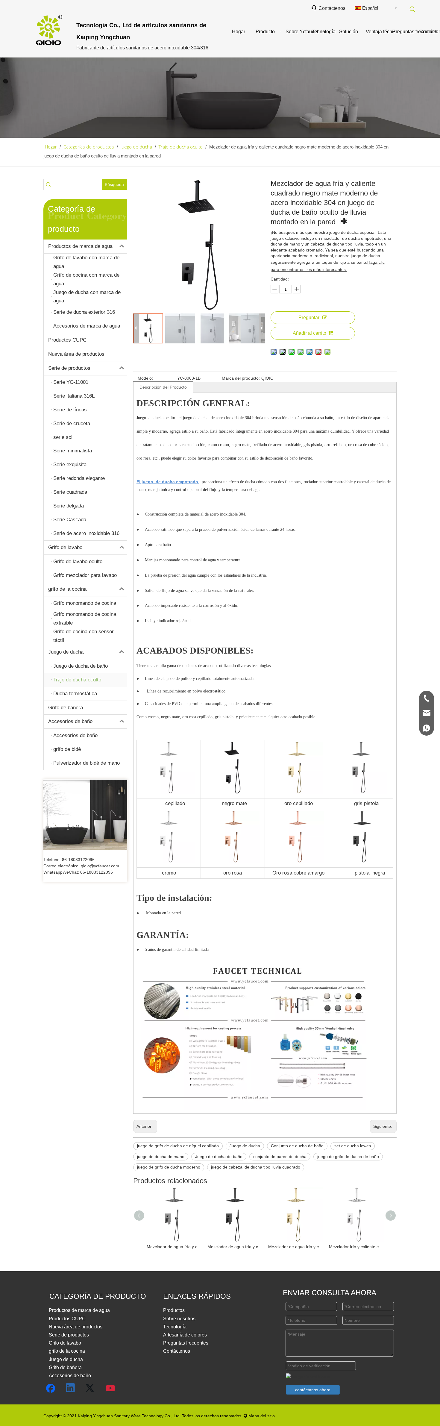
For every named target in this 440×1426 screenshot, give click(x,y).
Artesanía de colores (185, 1334)
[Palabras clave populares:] (412, 9)
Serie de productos (69, 368)
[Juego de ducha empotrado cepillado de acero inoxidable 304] (168, 744)
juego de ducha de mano (160, 1156)
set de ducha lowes (352, 1145)
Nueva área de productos (76, 354)
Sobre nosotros (179, 1318)
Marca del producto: (241, 378)
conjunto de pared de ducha (280, 1156)
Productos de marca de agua (80, 246)
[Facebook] (50, 1388)
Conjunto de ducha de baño (297, 1145)
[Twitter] (91, 1388)
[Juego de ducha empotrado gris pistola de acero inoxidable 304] (361, 744)
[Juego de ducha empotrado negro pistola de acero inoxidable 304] (362, 814)
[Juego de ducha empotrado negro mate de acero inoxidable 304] (233, 744)
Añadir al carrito (309, 333)
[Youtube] (111, 1388)
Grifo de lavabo (65, 547)
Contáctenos (328, 8)
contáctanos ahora (312, 1389)
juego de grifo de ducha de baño (348, 1156)
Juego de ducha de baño (218, 1156)
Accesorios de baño (70, 721)
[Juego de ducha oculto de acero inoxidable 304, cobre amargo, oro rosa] (297, 814)
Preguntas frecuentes (185, 1342)
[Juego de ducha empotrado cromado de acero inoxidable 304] (168, 814)
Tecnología (174, 1326)
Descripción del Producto (163, 387)
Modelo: (145, 378)
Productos (174, 1310)
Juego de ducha (66, 652)
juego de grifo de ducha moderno (168, 1167)
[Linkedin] (70, 1388)
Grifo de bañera (65, 707)
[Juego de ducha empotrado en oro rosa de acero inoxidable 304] (233, 814)
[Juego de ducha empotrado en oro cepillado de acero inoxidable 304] (297, 744)
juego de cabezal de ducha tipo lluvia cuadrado (255, 1167)
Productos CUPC (67, 340)
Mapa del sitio (259, 1415)
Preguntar (308, 317)
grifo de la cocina (67, 589)
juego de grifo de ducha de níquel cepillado (178, 1145)
